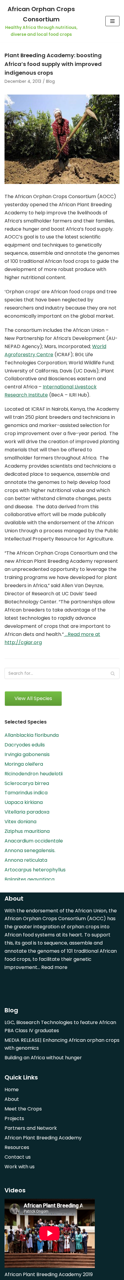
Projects (14, 1118)
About (12, 1099)
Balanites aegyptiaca (29, 879)
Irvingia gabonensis (27, 754)
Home (12, 1089)
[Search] (112, 673)
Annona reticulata (26, 860)
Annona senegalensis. (30, 850)
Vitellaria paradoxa (27, 811)
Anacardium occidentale (34, 840)
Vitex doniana (20, 821)
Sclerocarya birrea (27, 783)
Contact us (18, 1157)
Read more (54, 967)
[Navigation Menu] (112, 21)
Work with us (20, 1166)
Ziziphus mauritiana (27, 831)
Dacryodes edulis (25, 744)
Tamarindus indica (26, 792)
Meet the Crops (23, 1108)
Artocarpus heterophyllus (35, 869)
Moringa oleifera (24, 764)
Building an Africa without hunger (43, 1057)
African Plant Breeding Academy (43, 1137)
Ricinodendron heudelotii (34, 773)
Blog (50, 81)
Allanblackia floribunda (32, 735)
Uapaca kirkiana (24, 802)
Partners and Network (31, 1128)
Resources (17, 1147)
